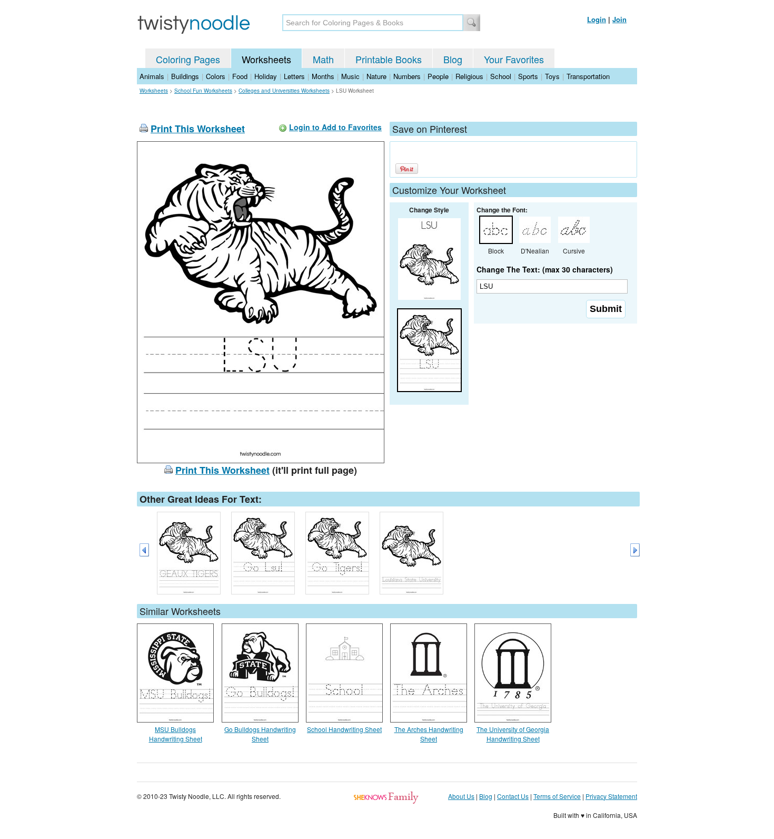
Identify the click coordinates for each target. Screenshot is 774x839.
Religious (469, 76)
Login (596, 19)
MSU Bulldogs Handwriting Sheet (175, 734)
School (500, 76)
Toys (552, 76)
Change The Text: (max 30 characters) (545, 269)
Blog (452, 59)
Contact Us (513, 796)
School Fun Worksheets (203, 90)
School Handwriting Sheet (344, 729)
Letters (294, 76)
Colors (215, 76)
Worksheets (266, 59)
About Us (461, 796)
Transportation (588, 76)
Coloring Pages (188, 59)
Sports (528, 76)
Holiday (265, 76)
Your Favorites (514, 59)
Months (323, 76)
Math (323, 59)
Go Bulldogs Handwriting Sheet (260, 734)
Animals (152, 76)
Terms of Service (557, 796)
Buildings (185, 76)
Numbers (407, 76)
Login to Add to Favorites (335, 127)
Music (350, 76)
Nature (376, 76)
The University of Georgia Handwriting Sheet (513, 734)
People (438, 76)
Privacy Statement (611, 796)
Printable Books (388, 59)
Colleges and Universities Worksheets (284, 90)
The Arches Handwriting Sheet (428, 734)
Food (239, 76)
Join (619, 19)
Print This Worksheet (198, 128)
